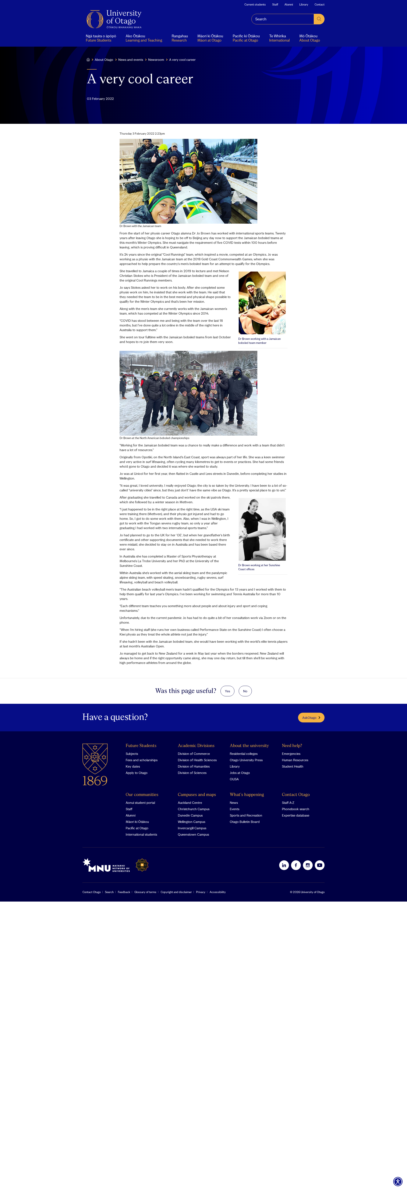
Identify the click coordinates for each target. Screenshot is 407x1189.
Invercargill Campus (192, 828)
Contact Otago (296, 795)
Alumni (288, 4)
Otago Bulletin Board (245, 821)
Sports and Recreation (246, 815)
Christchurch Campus (193, 809)
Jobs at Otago (240, 772)
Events (234, 809)
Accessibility (218, 892)
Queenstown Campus (193, 834)
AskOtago (309, 717)
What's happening (247, 795)
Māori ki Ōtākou (137, 821)
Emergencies (291, 753)
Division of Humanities (194, 766)
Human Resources (295, 760)
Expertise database (295, 815)
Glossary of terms (145, 892)
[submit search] (319, 19)
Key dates (133, 766)
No (245, 691)
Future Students (141, 746)
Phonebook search (295, 809)
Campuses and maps (197, 795)
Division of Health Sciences (197, 760)
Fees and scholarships (142, 760)
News (234, 802)
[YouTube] (320, 865)
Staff (275, 4)
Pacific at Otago (137, 828)
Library (303, 4)
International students (141, 834)
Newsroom (156, 59)
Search (109, 892)
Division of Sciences (192, 772)
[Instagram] (308, 865)
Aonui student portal (140, 802)
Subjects (132, 753)
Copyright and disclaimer (176, 892)
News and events (130, 59)
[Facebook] (296, 865)
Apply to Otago (137, 772)
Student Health (292, 766)
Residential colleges (244, 753)
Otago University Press (246, 760)
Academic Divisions (196, 746)
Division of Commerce (194, 753)
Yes (227, 691)
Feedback (124, 892)
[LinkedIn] (284, 865)
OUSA (234, 779)
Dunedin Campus (190, 815)
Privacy (200, 892)
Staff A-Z (288, 802)
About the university (249, 746)
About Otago (104, 59)
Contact (320, 4)
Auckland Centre (190, 802)
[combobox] (282, 19)
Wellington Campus (191, 821)
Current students (255, 4)
